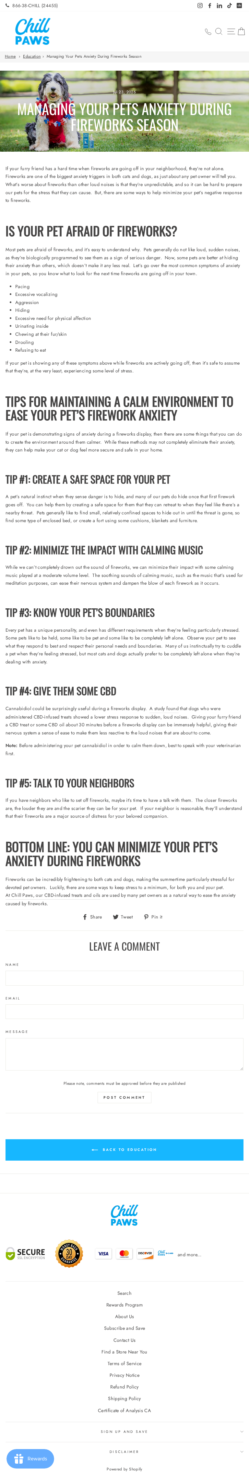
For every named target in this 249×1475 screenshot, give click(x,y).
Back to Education (129, 1149)
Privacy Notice (124, 1375)
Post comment (124, 1097)
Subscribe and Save (124, 1328)
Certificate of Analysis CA (124, 1410)
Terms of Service (125, 1363)
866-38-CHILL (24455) (35, 5)
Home (10, 56)
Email (13, 998)
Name (12, 964)
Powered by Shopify (124, 1469)
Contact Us (124, 1340)
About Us (124, 1316)
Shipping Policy (124, 1398)
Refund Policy (124, 1387)
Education (32, 56)
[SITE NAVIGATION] (231, 31)
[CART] (241, 31)
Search (124, 1293)
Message (17, 1031)
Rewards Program (124, 1305)
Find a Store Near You (124, 1352)
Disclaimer (124, 1451)
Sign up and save (124, 1431)
